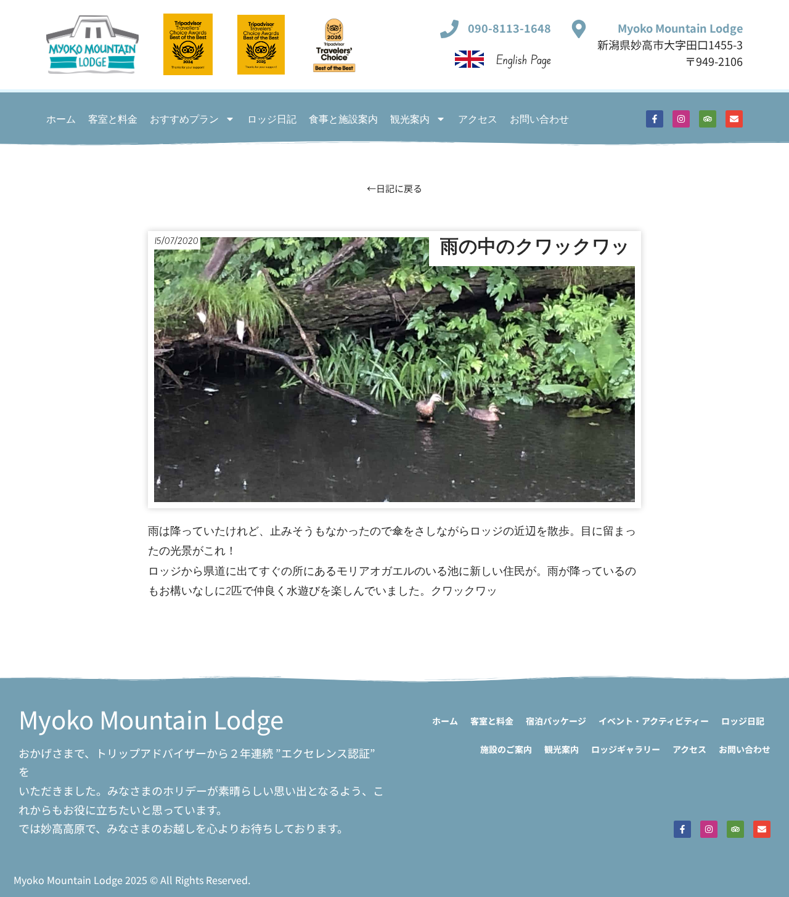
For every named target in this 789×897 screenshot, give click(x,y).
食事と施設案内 (343, 119)
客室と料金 (112, 119)
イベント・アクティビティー (654, 721)
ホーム (61, 119)
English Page (523, 59)
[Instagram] (681, 119)
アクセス (477, 119)
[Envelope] (734, 119)
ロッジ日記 (271, 119)
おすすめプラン (184, 119)
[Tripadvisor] (707, 119)
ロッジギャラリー (625, 749)
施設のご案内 (506, 749)
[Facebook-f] (654, 119)
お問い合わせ (539, 119)
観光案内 (410, 119)
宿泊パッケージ (556, 721)
